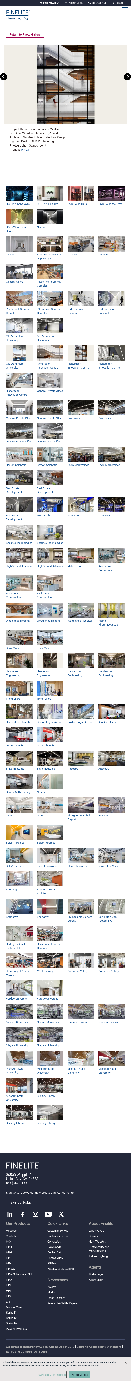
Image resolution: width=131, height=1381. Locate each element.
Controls (11, 1236)
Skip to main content (12, 9)
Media (51, 1292)
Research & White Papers (62, 1303)
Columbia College (78, 971)
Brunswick (74, 418)
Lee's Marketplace (78, 465)
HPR (9, 1285)
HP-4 (9, 1263)
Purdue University (16, 998)
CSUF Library (45, 971)
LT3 (8, 1301)
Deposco (73, 254)
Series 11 (11, 1312)
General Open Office (49, 441)
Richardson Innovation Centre (47, 365)
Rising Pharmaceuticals (108, 622)
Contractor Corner (58, 1236)
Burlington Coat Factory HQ (107, 918)
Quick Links (57, 1223)
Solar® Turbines (15, 842)
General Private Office (50, 391)
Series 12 (11, 1318)
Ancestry (73, 769)
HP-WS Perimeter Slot (19, 1274)
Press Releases (56, 1298)
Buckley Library (46, 1096)
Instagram (35, 1214)
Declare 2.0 (54, 1252)
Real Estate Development (14, 490)
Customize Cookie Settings (52, 1374)
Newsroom (57, 1280)
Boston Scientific (16, 465)
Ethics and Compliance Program (27, 1351)
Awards (51, 1287)
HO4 (9, 1241)
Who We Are (96, 1230)
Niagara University (17, 1022)
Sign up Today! (21, 1202)
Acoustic (11, 1230)
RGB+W (52, 1263)
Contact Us (99, 3)
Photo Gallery (55, 1258)
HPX (9, 1296)
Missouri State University (14, 1070)
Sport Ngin (12, 889)
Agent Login (76, 3)
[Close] (125, 1362)
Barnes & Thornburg (18, 792)
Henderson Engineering (13, 673)
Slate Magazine (15, 769)
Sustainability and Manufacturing (99, 1248)
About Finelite (101, 1223)
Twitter (61, 1214)
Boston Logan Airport (50, 722)
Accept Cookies (80, 1374)
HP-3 (9, 1258)
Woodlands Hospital (18, 620)
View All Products (16, 1329)
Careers (93, 1236)
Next (127, 76)
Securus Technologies (19, 543)
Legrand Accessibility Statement (99, 1346)
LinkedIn (10, 1214)
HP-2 (9, 1252)
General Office (14, 281)
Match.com (74, 566)
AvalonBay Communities (106, 568)
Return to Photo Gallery (25, 34)
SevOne (103, 815)
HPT (9, 1290)
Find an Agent (51, 3)
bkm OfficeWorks (47, 866)
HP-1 (9, 1247)
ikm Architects (107, 722)
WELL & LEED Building (60, 1269)
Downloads (54, 1247)
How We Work (97, 1241)
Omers (41, 792)
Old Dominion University (76, 311)
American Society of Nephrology (49, 256)
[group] (65, 97)
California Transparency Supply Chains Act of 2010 (40, 1346)
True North (43, 515)
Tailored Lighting (98, 1256)
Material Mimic (14, 1307)
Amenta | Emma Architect (46, 891)
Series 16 (11, 1323)
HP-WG (10, 1269)
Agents (95, 1267)
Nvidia (41, 227)
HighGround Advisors (19, 566)
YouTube (48, 1214)
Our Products (18, 1223)
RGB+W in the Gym (18, 204)
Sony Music (13, 648)
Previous (3, 76)
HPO (9, 1279)
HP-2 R (25, 149)
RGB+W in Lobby (47, 204)
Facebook (22, 1214)
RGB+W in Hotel (78, 204)
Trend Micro (13, 698)
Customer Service (57, 1230)
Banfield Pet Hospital (18, 722)
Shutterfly (12, 917)
